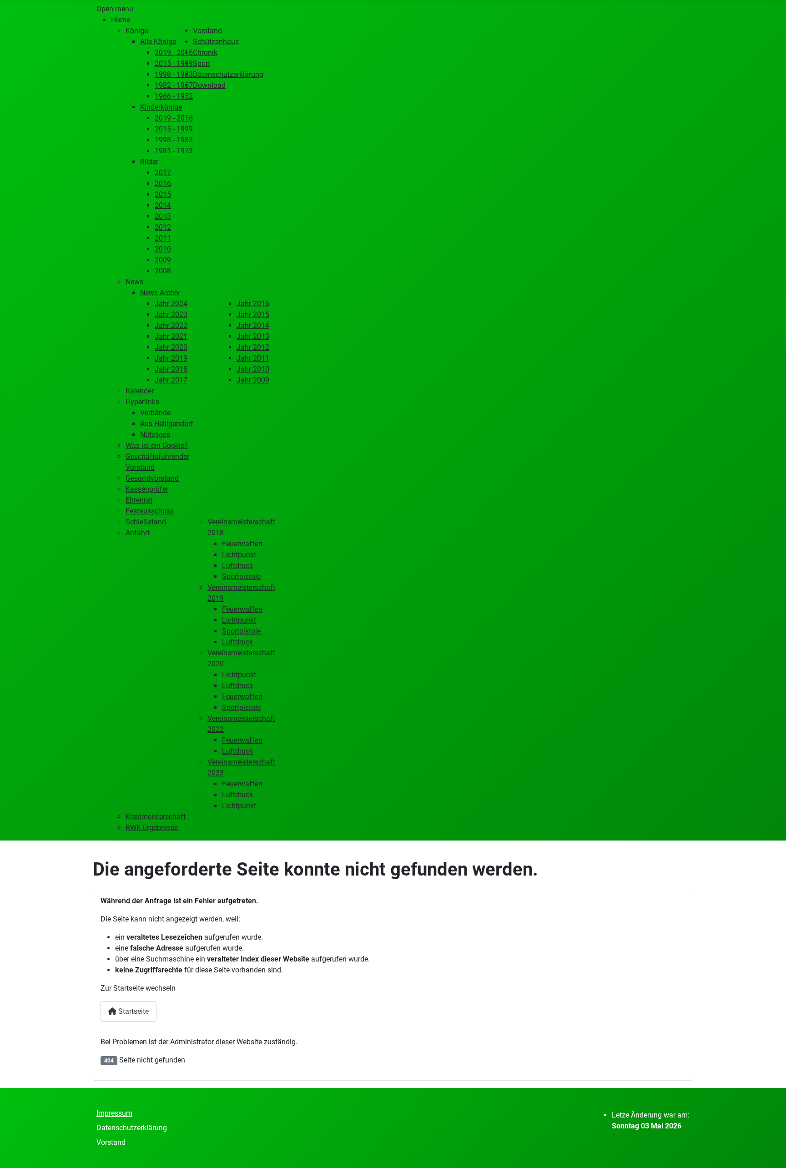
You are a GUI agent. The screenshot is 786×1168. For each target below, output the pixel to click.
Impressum (114, 1113)
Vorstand (111, 1142)
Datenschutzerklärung (131, 1127)
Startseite (132, 1011)
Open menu (114, 9)
